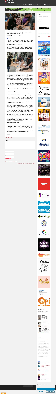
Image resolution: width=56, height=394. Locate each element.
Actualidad (25, 4)
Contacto (48, 4)
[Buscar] (49, 36)
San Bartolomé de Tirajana (18, 35)
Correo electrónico (7, 152)
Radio (18, 4)
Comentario (6, 140)
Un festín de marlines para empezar (42, 356)
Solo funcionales (40, 391)
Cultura (41, 4)
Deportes (45, 4)
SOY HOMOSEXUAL (43, 374)
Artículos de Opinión (35, 4)
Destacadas (30, 4)
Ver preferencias (50, 391)
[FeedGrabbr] (44, 333)
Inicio (21, 4)
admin (12, 35)
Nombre (6, 149)
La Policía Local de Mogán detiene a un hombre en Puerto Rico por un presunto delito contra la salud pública (43, 347)
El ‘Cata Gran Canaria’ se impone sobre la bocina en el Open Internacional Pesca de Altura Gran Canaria (43, 344)
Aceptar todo (45, 388)
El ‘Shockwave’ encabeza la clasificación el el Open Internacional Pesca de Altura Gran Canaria (44, 350)
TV (15, 4)
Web (5, 155)
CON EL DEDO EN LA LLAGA (44, 33)
